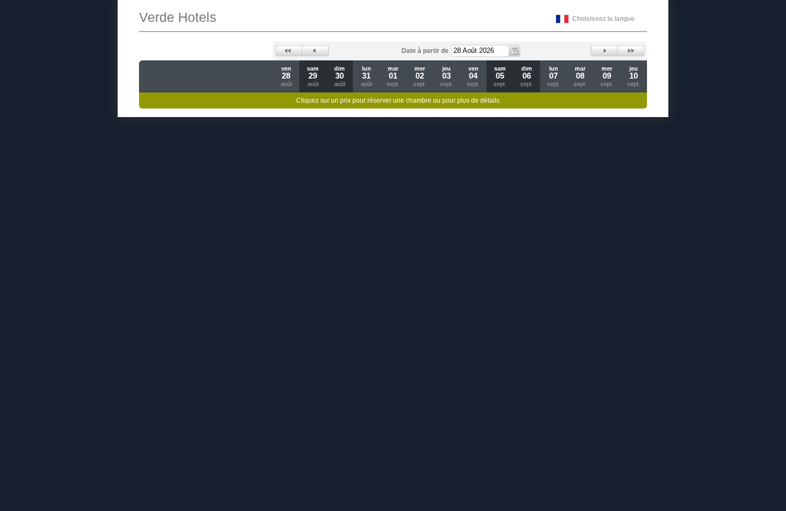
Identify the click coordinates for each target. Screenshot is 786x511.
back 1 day (315, 50)
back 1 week (288, 50)
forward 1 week (631, 50)
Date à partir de (425, 51)
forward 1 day (604, 50)
